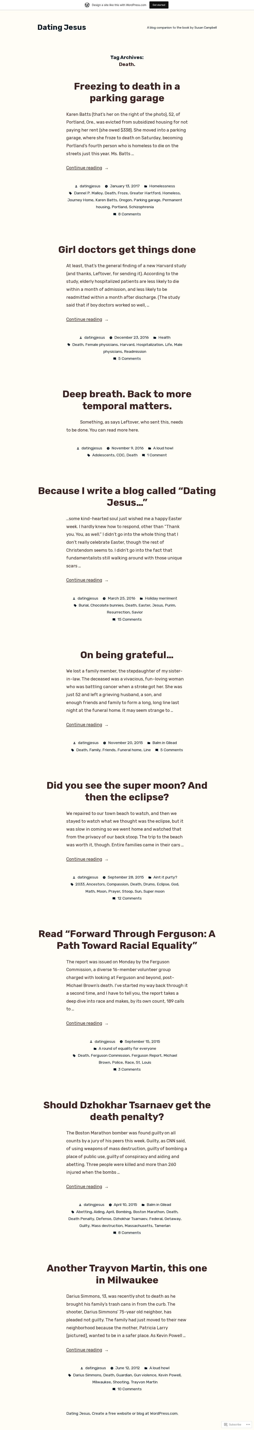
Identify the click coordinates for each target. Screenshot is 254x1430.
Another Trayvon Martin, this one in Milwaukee (127, 1274)
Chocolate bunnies (106, 605)
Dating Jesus (61, 27)
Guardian (124, 1375)
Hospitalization (149, 344)
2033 (80, 884)
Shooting (121, 1382)
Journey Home (80, 200)
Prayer (114, 891)
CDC (120, 455)
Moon (101, 891)
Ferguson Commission (110, 1055)
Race (129, 1062)
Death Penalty (81, 1218)
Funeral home (129, 750)
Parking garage (147, 200)
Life (168, 344)
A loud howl (163, 448)
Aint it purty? (165, 877)
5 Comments (129, 358)
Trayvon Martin (144, 1382)
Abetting (84, 1211)
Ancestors (95, 884)
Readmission (135, 351)
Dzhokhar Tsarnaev (130, 1218)
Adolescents (103, 455)
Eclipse (163, 884)
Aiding (99, 1211)
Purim (170, 605)
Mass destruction (107, 1225)
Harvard (127, 344)
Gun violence (145, 1375)
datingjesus (90, 186)
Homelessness (162, 186)
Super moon (154, 891)
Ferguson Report (147, 1055)
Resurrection (118, 612)
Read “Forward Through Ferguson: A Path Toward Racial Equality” (127, 939)
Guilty (84, 1225)
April (110, 1211)
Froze (123, 193)
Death (110, 193)
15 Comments (129, 619)
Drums (149, 884)
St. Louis (143, 1062)
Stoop (127, 891)
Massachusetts (138, 1225)
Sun (138, 891)
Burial (84, 605)
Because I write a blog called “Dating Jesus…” (127, 496)
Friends (108, 750)
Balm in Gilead (164, 742)
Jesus (157, 605)
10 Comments (129, 1389)
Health (164, 337)
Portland (119, 207)
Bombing (123, 1211)
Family (94, 750)
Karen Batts (106, 200)
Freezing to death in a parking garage (127, 92)
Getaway (173, 1218)
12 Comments (129, 898)
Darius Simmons (87, 1375)
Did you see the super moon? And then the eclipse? (127, 791)
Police (117, 1062)
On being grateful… (127, 655)
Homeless (171, 193)
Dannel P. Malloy (88, 193)
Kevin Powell (169, 1375)
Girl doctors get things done (127, 249)
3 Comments (129, 1069)
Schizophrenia (141, 207)
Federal (156, 1218)
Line (147, 750)
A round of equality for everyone (127, 1048)
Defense (103, 1218)
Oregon (125, 200)
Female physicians (101, 344)
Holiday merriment (161, 598)
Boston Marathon (148, 1211)
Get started (159, 4)
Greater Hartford (145, 193)
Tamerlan (162, 1225)
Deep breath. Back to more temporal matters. (127, 399)
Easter (144, 605)
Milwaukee (101, 1382)
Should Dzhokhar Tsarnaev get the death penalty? (127, 1110)
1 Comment (157, 455)
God (174, 884)
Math (90, 891)
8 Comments (129, 214)
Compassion (117, 884)
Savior (137, 612)
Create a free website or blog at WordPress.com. (135, 1413)
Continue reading (84, 167)
